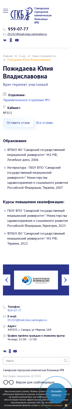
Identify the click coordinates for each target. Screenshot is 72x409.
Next (65, 280)
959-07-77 (18, 29)
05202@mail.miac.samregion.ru (27, 34)
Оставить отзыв (18, 122)
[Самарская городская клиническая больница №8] (19, 14)
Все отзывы (44, 122)
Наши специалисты (44, 56)
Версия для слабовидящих (35, 382)
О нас (22, 56)
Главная (8, 56)
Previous (6, 280)
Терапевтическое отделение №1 (26, 100)
